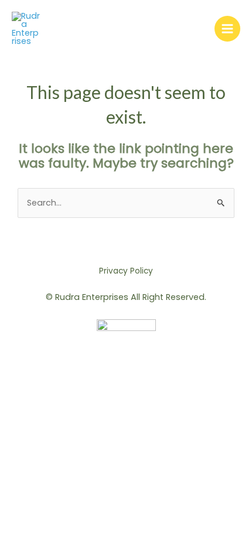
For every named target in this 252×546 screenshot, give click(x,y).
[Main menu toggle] (227, 29)
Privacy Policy (126, 271)
